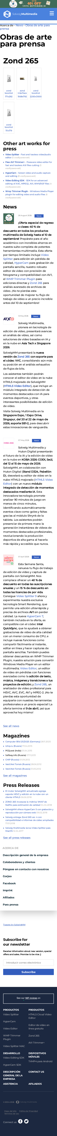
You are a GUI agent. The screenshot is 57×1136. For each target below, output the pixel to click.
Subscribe (29, 972)
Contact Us (36, 1071)
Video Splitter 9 (26, 596)
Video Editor (28, 668)
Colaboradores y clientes (19, 862)
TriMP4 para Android (40, 1061)
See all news (11, 726)
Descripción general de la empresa (25, 855)
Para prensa (10, 904)
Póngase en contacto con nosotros (26, 869)
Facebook (9, 883)
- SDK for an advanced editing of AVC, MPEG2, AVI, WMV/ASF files (28, 183)
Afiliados (8, 897)
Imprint (8, 890)
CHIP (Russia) (17, 759)
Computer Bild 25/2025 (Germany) (28, 741)
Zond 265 (36, 283)
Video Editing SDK (13, 1057)
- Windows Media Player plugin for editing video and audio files (29, 194)
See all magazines (15, 775)
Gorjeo (7, 876)
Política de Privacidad (28, 1111)
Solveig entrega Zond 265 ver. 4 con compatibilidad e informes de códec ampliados (29, 820)
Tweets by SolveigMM (14, 924)
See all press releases (16, 837)
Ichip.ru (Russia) (18, 746)
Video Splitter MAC (14, 1046)
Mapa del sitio (10, 1111)
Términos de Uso (11, 1114)
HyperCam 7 (35, 616)
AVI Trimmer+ (36, 1042)
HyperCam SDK (12, 1064)
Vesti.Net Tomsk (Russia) (23, 764)
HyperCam (21, 262)
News (19, 25)
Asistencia (10, 1083)
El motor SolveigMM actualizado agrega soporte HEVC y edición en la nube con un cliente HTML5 (26, 794)
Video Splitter (11, 1014)
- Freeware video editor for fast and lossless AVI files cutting (28, 165)
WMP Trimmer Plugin (20, 279)
